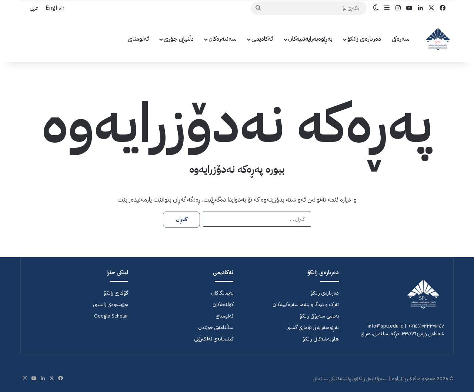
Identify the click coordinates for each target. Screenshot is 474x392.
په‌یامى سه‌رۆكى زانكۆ (319, 316)
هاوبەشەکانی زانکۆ (321, 339)
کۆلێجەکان (223, 304)
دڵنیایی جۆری (179, 38)
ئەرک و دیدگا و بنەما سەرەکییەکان (306, 304)
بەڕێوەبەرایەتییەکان (310, 38)
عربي (34, 8)
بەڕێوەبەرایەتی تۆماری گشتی (312, 327)
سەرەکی (401, 38)
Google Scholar (111, 316)
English (55, 8)
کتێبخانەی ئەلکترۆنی (213, 339)
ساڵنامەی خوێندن (215, 327)
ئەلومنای (138, 38)
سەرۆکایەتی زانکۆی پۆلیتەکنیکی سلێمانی (350, 378)
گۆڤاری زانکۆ (116, 293)
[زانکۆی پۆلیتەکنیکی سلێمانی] (438, 39)
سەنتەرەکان (222, 38)
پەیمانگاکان (222, 293)
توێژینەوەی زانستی (110, 304)
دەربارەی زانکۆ (364, 38)
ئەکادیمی (262, 38)
